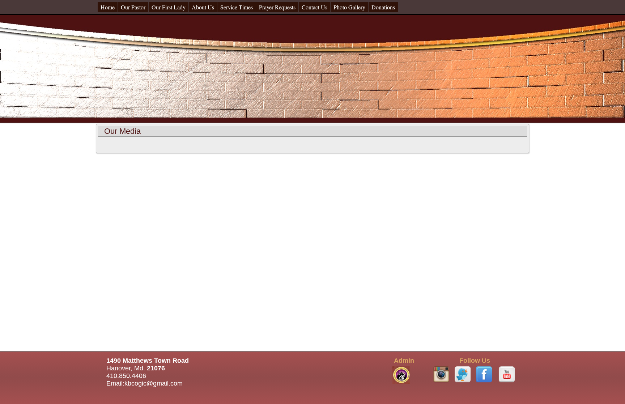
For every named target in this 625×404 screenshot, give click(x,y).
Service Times (236, 7)
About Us (203, 7)
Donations (383, 7)
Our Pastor (133, 7)
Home (108, 7)
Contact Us (314, 7)
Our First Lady (169, 7)
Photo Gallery (349, 7)
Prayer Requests (277, 7)
